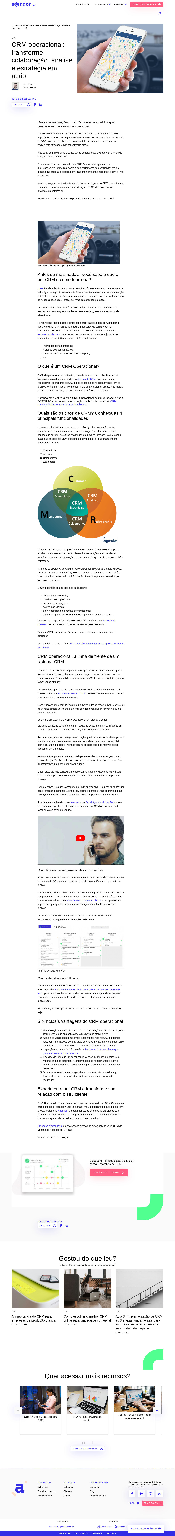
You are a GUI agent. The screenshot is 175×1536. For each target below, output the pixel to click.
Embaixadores (45, 1496)
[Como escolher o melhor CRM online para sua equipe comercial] (87, 1289)
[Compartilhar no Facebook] (34, 104)
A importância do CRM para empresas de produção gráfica (33, 1318)
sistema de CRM (86, 379)
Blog (92, 1491)
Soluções (68, 1487)
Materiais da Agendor (86, 1449)
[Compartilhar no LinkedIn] (39, 104)
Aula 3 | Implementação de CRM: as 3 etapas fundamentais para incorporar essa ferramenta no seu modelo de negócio (139, 1322)
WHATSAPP (20, 105)
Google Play (124, 1527)
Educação (94, 1487)
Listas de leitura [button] (101, 4)
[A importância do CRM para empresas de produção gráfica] (35, 1289)
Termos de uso (81, 1533)
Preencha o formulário (50, 1126)
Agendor (62, 1110)
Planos (67, 1496)
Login (132, 1503)
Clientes (68, 1491)
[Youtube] (159, 1493)
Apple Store (106, 1527)
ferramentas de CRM (49, 334)
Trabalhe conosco (46, 1491)
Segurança (111, 1533)
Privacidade (97, 1533)
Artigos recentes (83, 4)
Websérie (76, 802)
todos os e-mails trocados (72, 693)
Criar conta (151, 1503)
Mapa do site (64, 1533)
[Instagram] (150, 1493)
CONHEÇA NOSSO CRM (145, 4)
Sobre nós (43, 1487)
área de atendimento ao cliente (84, 900)
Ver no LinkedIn (29, 87)
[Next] (157, 1410)
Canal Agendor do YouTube (100, 802)
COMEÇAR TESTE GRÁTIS (106, 1173)
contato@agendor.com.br (61, 1527)
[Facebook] (132, 1493)
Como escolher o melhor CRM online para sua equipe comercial (87, 1318)
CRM (14, 38)
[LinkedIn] (141, 1493)
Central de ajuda (98, 1496)
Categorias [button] (119, 4)
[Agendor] (21, 4)
